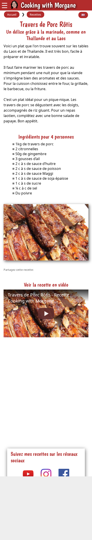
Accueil (11, 15)
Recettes (35, 15)
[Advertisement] (46, 388)
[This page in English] (83, 15)
